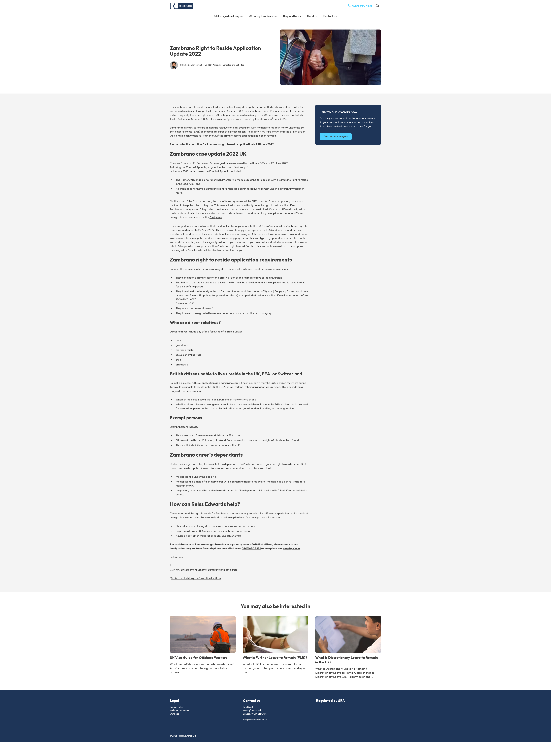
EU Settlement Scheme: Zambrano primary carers (209, 569)
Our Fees (174, 713)
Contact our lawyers (336, 136)
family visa (215, 217)
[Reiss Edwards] (181, 6)
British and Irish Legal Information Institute (196, 578)
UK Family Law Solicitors (263, 16)
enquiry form (291, 548)
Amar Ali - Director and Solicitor (228, 65)
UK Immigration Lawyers (228, 16)
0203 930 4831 (251, 548)
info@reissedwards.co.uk (255, 719)
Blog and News (292, 16)
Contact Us (330, 16)
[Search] (377, 5)
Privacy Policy (177, 706)
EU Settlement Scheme (223, 111)
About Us (312, 16)
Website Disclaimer (179, 710)
